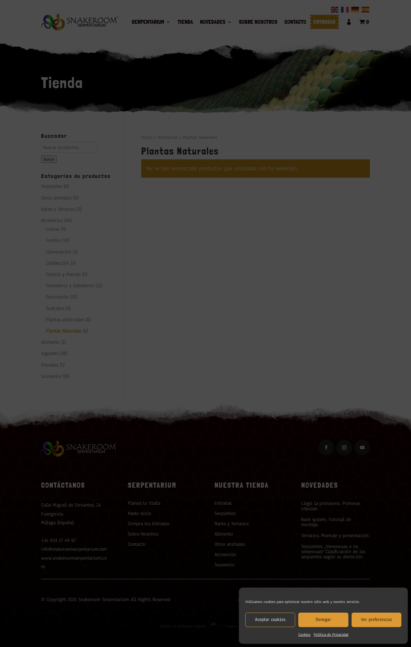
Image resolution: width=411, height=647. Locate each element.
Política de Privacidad (331, 634)
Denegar (323, 619)
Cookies (304, 634)
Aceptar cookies (270, 619)
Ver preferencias (376, 619)
